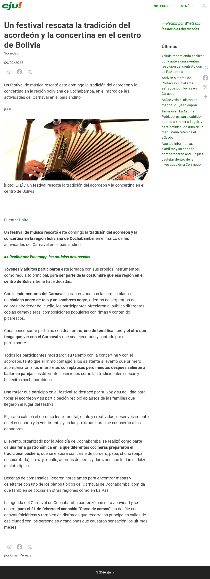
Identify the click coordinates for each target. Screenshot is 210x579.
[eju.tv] (13, 6)
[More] (205, 96)
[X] (29, 71)
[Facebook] (19, 71)
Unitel (24, 220)
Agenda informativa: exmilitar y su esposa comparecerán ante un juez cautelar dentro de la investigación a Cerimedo (182, 154)
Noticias (161, 6)
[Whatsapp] (9, 71)
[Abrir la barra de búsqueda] (204, 6)
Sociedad (11, 53)
